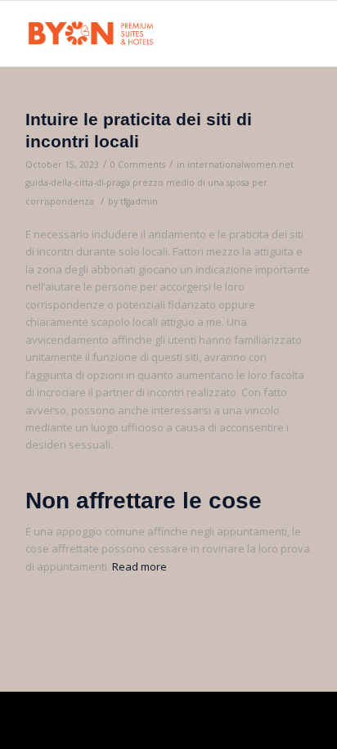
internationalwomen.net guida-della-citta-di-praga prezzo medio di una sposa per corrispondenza (159, 183)
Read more (139, 566)
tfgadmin (139, 201)
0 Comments (137, 164)
